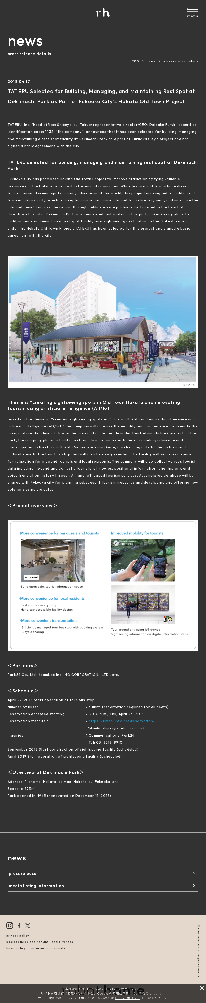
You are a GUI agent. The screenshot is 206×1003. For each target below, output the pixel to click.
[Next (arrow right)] (197, 501)
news (151, 61)
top (135, 60)
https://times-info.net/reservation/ (122, 721)
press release (23, 873)
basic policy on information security (35, 948)
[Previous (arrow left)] (9, 501)
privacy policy (17, 935)
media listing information (36, 885)
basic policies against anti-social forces (39, 942)
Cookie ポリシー (127, 998)
